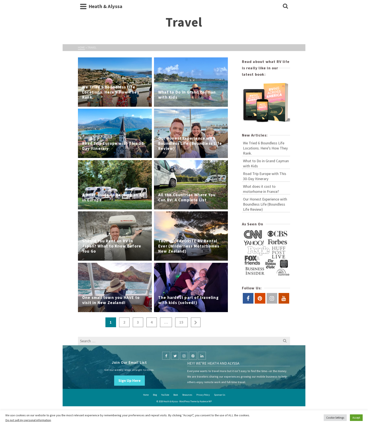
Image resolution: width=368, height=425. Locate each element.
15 (181, 322)
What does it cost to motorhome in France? (261, 189)
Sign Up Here (129, 380)
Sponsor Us (219, 394)
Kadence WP (206, 401)
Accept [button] (356, 417)
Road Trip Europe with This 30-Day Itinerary (264, 176)
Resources (187, 394)
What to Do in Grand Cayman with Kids (266, 163)
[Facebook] (166, 356)
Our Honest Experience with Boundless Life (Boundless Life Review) (265, 204)
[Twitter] (175, 356)
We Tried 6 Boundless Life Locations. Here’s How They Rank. (265, 148)
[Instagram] (184, 356)
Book (175, 394)
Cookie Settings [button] (335, 417)
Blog (155, 394)
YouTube (165, 394)
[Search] (285, 6)
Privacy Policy (203, 394)
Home (146, 394)
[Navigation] (83, 6)
